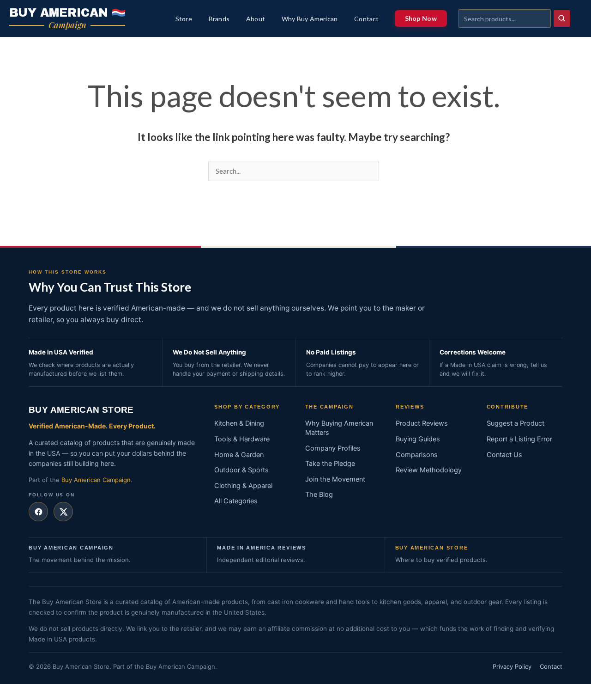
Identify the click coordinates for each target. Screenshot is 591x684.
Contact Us (504, 455)
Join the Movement (335, 479)
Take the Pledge (330, 463)
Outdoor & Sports (241, 470)
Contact (366, 19)
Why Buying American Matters (339, 428)
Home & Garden (239, 455)
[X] (63, 511)
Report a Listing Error (519, 439)
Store (183, 19)
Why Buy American (310, 19)
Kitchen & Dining (239, 423)
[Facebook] (38, 511)
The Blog (319, 494)
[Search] (562, 18)
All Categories (236, 501)
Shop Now (421, 18)
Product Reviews (422, 423)
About (255, 19)
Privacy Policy (512, 666)
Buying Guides (418, 439)
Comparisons (417, 455)
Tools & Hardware (242, 439)
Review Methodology (429, 470)
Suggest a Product (515, 423)
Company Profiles (333, 448)
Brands (219, 19)
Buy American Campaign (96, 479)
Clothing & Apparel (243, 486)
